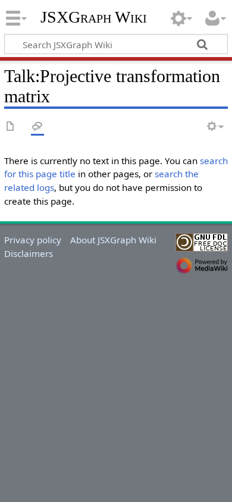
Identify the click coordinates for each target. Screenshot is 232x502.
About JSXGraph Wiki (113, 240)
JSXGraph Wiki (93, 17)
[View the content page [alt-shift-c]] (10, 127)
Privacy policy (32, 240)
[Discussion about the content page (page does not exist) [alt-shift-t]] (37, 127)
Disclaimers (28, 253)
